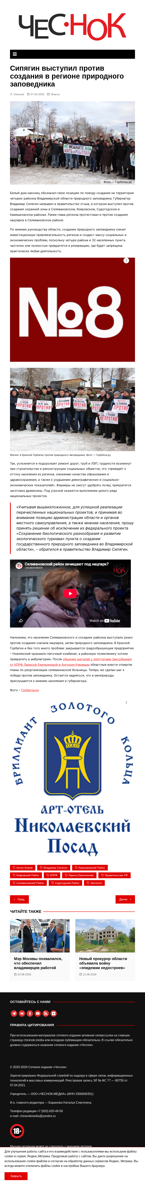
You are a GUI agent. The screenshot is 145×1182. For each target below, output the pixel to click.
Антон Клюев (24, 867)
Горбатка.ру (30, 690)
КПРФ (53, 875)
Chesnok (19, 94)
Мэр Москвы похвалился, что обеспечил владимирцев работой (38, 963)
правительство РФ (116, 875)
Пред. (21, 899)
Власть (55, 94)
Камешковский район (92, 867)
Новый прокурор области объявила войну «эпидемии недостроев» (103, 963)
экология (96, 882)
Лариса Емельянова (81, 875)
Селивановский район (30, 882)
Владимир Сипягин (55, 867)
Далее (123, 899)
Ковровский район (27, 875)
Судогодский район (67, 882)
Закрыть (16, 1176)
